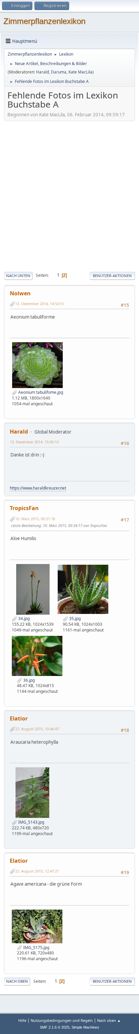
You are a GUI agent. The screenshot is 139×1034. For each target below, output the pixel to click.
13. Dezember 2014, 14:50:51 (39, 303)
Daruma (58, 72)
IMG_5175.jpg (35, 947)
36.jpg (28, 680)
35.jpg (74, 618)
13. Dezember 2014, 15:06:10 (34, 441)
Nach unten (18, 275)
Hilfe (22, 1020)
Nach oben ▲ (109, 1020)
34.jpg (23, 618)
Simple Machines (85, 1027)
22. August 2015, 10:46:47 (37, 728)
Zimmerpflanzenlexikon (44, 21)
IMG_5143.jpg (30, 822)
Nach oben (17, 981)
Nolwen (20, 293)
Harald (42, 72)
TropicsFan (24, 508)
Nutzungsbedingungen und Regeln (62, 1020)
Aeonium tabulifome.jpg (40, 392)
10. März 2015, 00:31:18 (35, 518)
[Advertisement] (69, 195)
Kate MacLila (80, 72)
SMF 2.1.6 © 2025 (55, 1027)
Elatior (19, 718)
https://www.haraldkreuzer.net (38, 488)
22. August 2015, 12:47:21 (37, 871)
